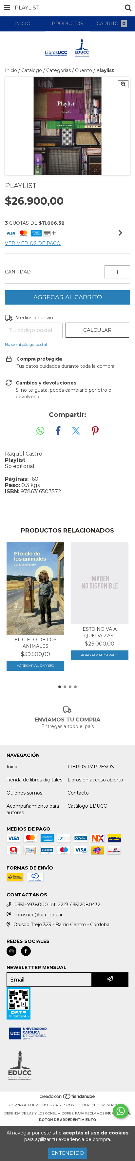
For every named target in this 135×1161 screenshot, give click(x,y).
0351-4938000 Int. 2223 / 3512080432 (57, 905)
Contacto (78, 793)
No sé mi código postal (26, 344)
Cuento (83, 70)
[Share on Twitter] (76, 431)
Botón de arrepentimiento (67, 1120)
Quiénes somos (24, 793)
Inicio (11, 70)
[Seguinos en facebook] (26, 951)
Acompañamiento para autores (33, 809)
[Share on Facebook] (58, 431)
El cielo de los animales (35, 643)
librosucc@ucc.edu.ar (38, 915)
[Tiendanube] (67, 1098)
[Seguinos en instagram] (11, 951)
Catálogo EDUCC (87, 806)
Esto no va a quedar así (100, 632)
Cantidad (18, 272)
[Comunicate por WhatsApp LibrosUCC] (120, 1111)
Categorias (58, 70)
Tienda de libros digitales (34, 780)
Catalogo (31, 70)
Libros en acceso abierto (95, 780)
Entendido (67, 1153)
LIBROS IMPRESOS (91, 767)
